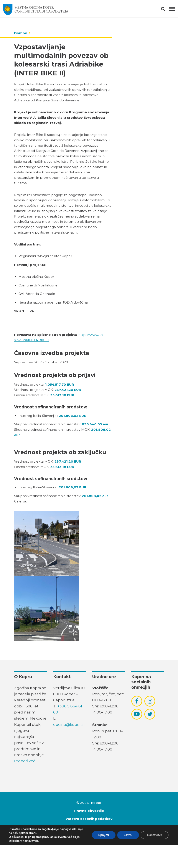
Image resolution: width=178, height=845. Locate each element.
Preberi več (24, 761)
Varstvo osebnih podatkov (89, 819)
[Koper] (35, 9)
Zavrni (128, 835)
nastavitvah (30, 841)
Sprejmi (103, 835)
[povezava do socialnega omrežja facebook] (136, 701)
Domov (20, 33)
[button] (167, 10)
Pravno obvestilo (89, 811)
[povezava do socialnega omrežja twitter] (149, 714)
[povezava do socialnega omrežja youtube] (137, 714)
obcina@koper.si (68, 724)
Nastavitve (154, 835)
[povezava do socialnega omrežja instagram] (150, 701)
